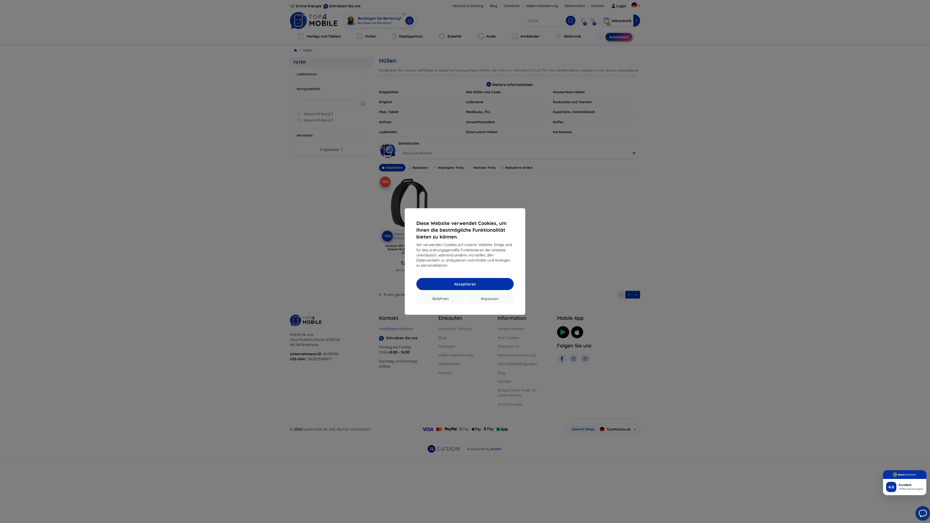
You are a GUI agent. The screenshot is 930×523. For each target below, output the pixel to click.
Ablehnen (440, 298)
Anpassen (489, 298)
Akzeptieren (465, 284)
